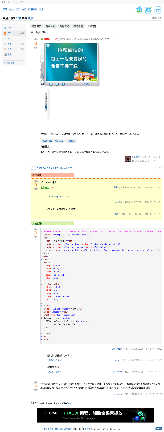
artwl (117, 360)
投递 (22, 44)
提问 (22, 33)
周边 (21, 2)
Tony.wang (117, 393)
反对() (59, 360)
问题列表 (36, 26)
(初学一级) (137, 201)
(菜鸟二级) (138, 348)
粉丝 (18, 9)
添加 (22, 49)
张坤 (116, 187)
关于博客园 (48, 429)
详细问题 (91, 26)
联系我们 (59, 429)
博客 (10, 38)
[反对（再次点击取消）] (36, 48)
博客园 (87, 429)
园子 (5, 9)
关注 (11, 9)
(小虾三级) (137, 213)
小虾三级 (125, 187)
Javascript (46, 140)
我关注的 (50, 26)
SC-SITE (136, 157)
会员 (15, 2)
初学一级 (146, 157)
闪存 (10, 27)
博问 (10, 33)
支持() (51, 360)
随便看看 (32, 9)
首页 (3, 2)
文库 (10, 54)
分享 (160, 168)
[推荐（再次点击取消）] (36, 39)
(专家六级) (138, 360)
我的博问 (64, 26)
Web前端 (71, 140)
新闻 (9, 2)
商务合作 (68, 429)
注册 (30, 18)
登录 (18, 18)
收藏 (10, 49)
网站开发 (59, 140)
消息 (41, 9)
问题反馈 (10, 62)
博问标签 (78, 26)
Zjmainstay (117, 348)
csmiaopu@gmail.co (57, 196)
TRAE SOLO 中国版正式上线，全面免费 (54, 168)
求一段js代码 (38, 32)
